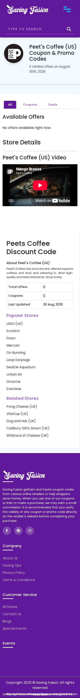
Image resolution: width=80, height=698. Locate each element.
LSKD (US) (14, 323)
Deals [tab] (52, 104)
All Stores (10, 606)
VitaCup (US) (17, 413)
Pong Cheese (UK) (21, 406)
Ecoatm (13, 330)
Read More (40, 694)
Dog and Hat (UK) (21, 421)
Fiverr (11, 338)
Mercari (12, 345)
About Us (10, 558)
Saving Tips (12, 565)
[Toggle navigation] (67, 9)
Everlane (13, 388)
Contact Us (12, 614)
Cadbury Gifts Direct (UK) (27, 428)
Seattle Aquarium (20, 367)
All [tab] (10, 104)
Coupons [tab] (30, 104)
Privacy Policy (14, 572)
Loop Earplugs (18, 359)
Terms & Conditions (19, 579)
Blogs (7, 621)
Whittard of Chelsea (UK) (27, 435)
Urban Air (14, 374)
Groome (13, 381)
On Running (15, 352)
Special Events (14, 628)
